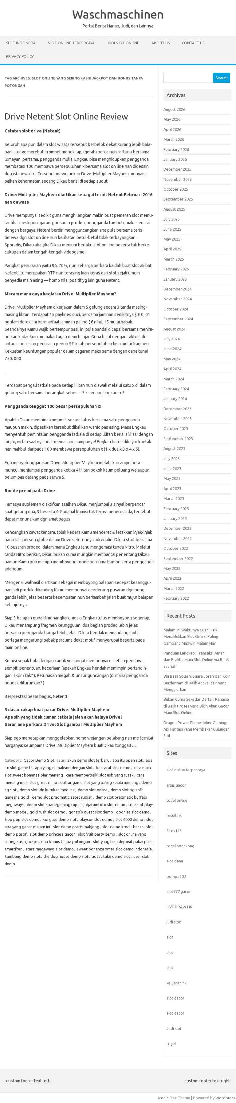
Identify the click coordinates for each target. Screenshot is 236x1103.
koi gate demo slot (60, 819)
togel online (177, 800)
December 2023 (177, 409)
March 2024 (173, 379)
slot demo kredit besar (122, 827)
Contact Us (193, 43)
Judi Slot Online (123, 43)
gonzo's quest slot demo (91, 812)
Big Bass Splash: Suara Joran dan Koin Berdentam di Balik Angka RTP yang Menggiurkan (196, 682)
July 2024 (171, 339)
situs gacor (176, 785)
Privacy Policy (20, 57)
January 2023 (175, 518)
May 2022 (171, 568)
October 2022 (175, 548)
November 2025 (177, 179)
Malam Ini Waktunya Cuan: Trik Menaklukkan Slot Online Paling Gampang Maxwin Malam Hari (190, 636)
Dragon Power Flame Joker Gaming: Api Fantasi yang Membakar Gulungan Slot (196, 729)
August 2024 (174, 329)
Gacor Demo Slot (39, 760)
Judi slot (174, 1028)
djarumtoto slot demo (105, 804)
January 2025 (175, 279)
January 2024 (175, 398)
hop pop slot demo (22, 819)
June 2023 (172, 468)
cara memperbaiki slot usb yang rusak (100, 775)
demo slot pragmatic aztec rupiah (62, 797)
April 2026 (172, 129)
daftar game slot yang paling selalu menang (99, 782)
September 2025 (178, 199)
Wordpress (225, 1098)
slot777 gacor (179, 891)
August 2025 (174, 209)
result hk (174, 815)
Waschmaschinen (118, 14)
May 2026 (171, 119)
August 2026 (174, 109)
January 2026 (175, 159)
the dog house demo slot (66, 856)
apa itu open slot (127, 760)
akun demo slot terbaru (88, 760)
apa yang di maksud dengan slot (64, 767)
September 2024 (178, 319)
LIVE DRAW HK (179, 907)
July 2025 (171, 219)
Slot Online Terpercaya (71, 43)
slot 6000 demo (129, 819)
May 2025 (171, 239)
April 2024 (172, 369)
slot (170, 937)
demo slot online (93, 790)
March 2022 (173, 588)
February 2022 (176, 598)
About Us (160, 43)
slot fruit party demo (96, 834)
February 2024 (176, 389)
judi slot (174, 922)
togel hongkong (180, 846)
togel (171, 1043)
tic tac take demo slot (111, 856)
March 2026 (173, 139)
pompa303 (176, 876)
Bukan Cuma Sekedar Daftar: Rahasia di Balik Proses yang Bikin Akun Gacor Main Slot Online (196, 706)
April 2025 (172, 249)
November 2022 (177, 538)
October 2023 (175, 428)
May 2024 (171, 359)
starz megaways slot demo (50, 849)
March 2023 (173, 498)
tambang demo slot (23, 856)
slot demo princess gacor (52, 834)
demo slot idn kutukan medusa (47, 790)
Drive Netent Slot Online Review (66, 116)
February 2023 (176, 508)
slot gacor (175, 998)
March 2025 (173, 259)
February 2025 (176, 269)
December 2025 (177, 169)
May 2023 (171, 478)
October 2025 (175, 189)
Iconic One (167, 1098)
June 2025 (172, 229)
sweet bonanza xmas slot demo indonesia (114, 849)
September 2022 (178, 558)
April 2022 (172, 578)
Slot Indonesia (21, 43)
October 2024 (175, 309)
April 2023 (172, 488)
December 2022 (177, 528)
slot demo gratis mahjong (76, 827)
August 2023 (174, 448)
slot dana (175, 861)
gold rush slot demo (47, 812)
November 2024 (177, 299)
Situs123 (174, 831)
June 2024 (172, 349)
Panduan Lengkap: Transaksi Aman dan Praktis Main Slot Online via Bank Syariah (196, 659)
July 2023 (171, 458)
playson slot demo (96, 819)
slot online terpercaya (186, 770)
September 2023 (178, 438)
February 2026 (176, 149)
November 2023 (177, 418)
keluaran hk (177, 983)
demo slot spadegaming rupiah (55, 804)
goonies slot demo (133, 812)
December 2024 (177, 289)
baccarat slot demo (113, 767)
